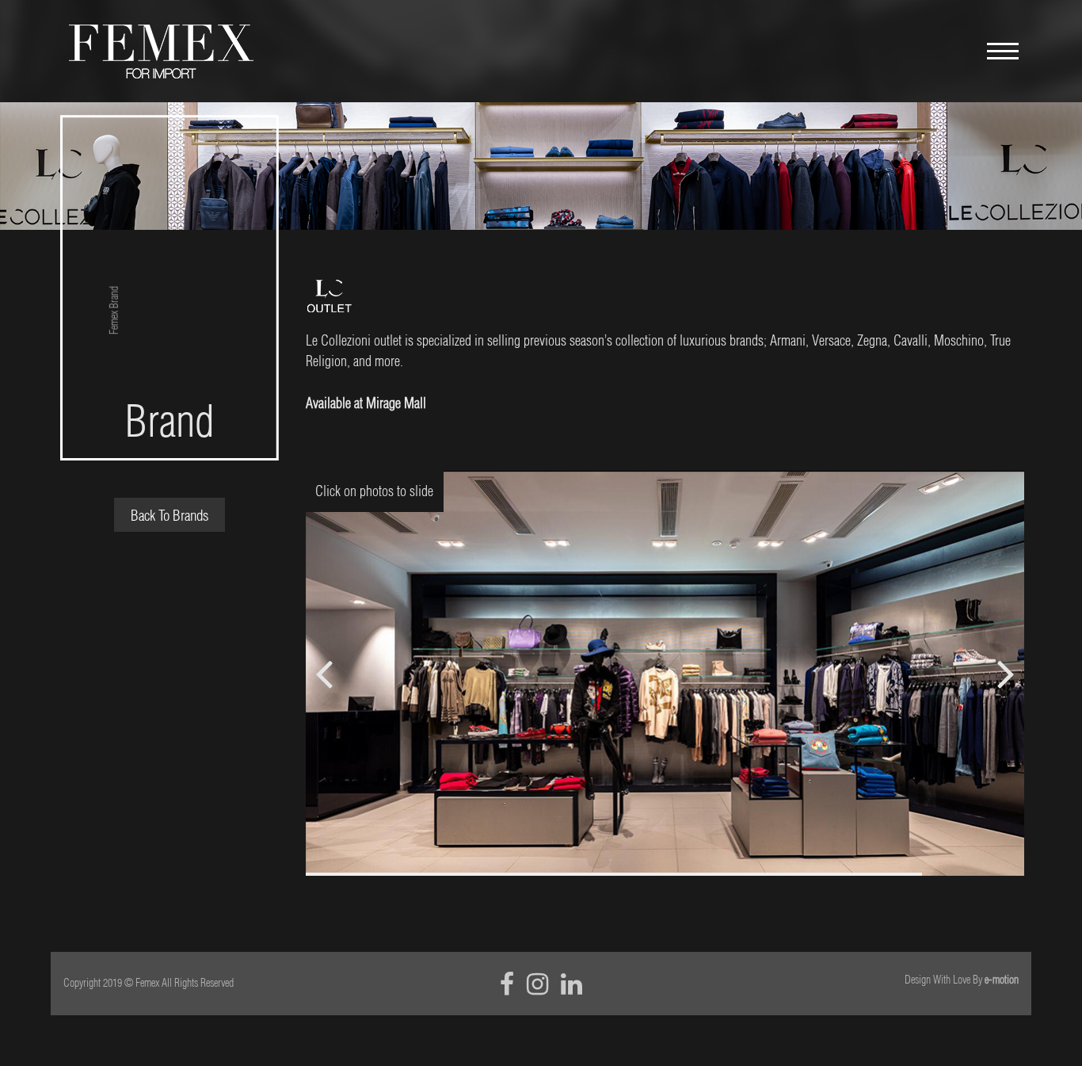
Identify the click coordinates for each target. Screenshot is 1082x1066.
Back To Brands (169, 515)
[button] (1005, 673)
